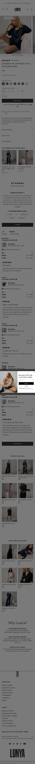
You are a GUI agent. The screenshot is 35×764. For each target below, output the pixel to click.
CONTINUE (26, 383)
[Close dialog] (34, 372)
